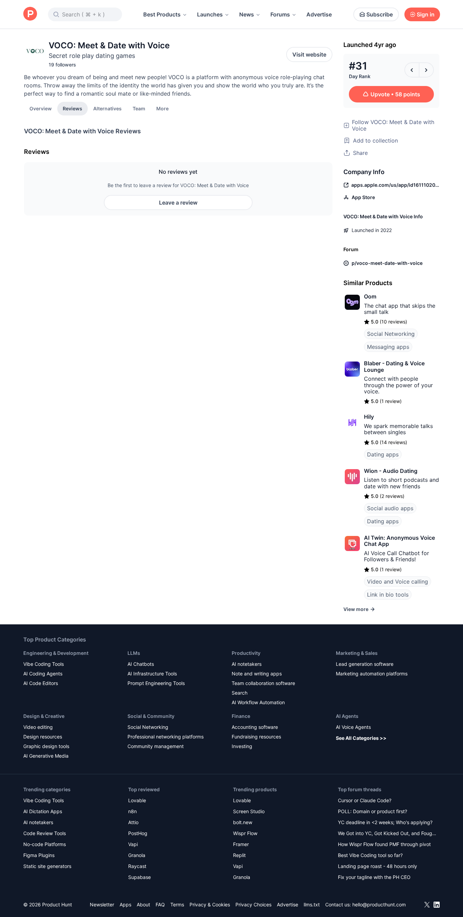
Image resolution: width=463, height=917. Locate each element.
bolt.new (242, 822)
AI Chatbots (140, 664)
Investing (242, 746)
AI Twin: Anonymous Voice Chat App (399, 540)
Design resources (42, 736)
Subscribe (379, 14)
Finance (241, 716)
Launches (210, 14)
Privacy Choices (253, 904)
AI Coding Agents (42, 673)
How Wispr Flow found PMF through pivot (384, 844)
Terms (177, 904)
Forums (280, 14)
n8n (132, 811)
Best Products (162, 14)
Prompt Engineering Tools (156, 683)
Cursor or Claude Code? (364, 800)
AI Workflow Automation (258, 702)
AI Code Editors (40, 683)
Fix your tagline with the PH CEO (374, 877)
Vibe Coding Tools (43, 664)
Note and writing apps (257, 673)
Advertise (319, 14)
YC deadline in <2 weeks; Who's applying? (385, 822)
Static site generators (47, 866)
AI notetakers (246, 664)
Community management (155, 746)
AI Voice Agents (353, 727)
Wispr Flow (245, 833)
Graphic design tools (46, 746)
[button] (162, 108)
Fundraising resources (256, 736)
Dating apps (383, 454)
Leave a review (178, 202)
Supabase (139, 877)
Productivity (246, 653)
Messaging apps (388, 346)
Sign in (426, 14)
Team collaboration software (263, 683)
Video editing (38, 727)
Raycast (137, 866)
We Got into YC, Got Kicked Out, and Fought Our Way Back (387, 833)
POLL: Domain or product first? (372, 811)
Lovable (137, 800)
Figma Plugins (38, 855)
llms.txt (312, 904)
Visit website (309, 54)
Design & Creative (43, 716)
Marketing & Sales (357, 653)
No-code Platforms (44, 844)
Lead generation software (364, 664)
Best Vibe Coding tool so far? (370, 855)
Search (239, 693)
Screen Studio (249, 811)
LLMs (133, 653)
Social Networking (391, 333)
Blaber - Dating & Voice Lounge (394, 366)
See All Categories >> (361, 738)
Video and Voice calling (397, 581)
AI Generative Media (46, 756)
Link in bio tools (388, 594)
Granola (136, 855)
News (246, 14)
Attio (133, 822)
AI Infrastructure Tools (152, 673)
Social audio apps (390, 508)
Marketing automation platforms (371, 673)
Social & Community (150, 716)
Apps (125, 904)
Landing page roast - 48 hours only (377, 866)
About (143, 904)
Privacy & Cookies (210, 904)
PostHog (137, 833)
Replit (239, 855)
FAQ (160, 904)
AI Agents (347, 716)
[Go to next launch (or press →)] (426, 70)
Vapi (133, 844)
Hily (369, 416)
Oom (370, 296)
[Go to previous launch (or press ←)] (412, 70)
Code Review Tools (44, 833)
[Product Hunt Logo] (30, 14)
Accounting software (255, 727)
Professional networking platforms (165, 736)
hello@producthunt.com (379, 904)
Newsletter (102, 904)
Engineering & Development (55, 653)
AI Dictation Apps (42, 811)
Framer (241, 844)
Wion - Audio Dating (390, 470)
